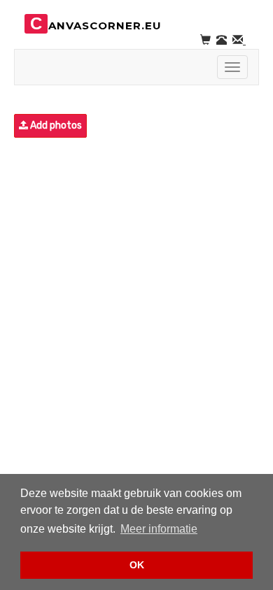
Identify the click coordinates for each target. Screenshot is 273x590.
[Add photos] (15, 126)
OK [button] (137, 564)
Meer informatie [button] (158, 529)
